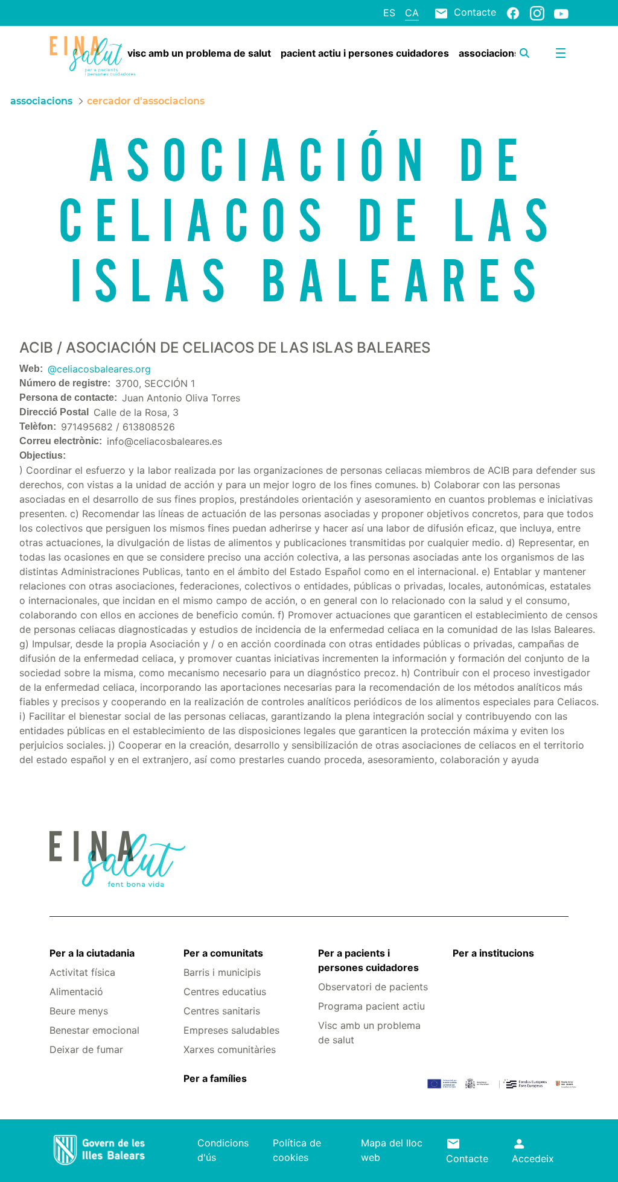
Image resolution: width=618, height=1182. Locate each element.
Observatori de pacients (373, 987)
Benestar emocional (94, 1030)
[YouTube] (561, 13)
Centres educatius (224, 992)
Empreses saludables (231, 1030)
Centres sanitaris (221, 1011)
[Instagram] (537, 13)
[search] (524, 53)
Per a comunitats (223, 953)
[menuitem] (199, 53)
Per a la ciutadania (92, 953)
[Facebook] (513, 13)
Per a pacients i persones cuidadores (368, 960)
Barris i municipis (222, 972)
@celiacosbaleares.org (99, 369)
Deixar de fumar (86, 1049)
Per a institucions (493, 953)
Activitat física (82, 972)
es (389, 13)
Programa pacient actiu (371, 1006)
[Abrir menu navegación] (560, 53)
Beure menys (78, 1011)
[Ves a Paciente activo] (92, 56)
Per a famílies (215, 1078)
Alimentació (76, 992)
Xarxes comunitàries (229, 1049)
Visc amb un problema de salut (369, 1032)
